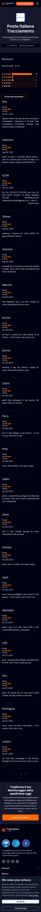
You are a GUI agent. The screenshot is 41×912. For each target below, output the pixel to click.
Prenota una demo (20, 817)
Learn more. (33, 895)
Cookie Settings (20, 908)
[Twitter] (13, 861)
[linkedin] (3, 861)
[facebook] (8, 861)
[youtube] (17, 861)
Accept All (20, 902)
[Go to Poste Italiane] (20, 17)
